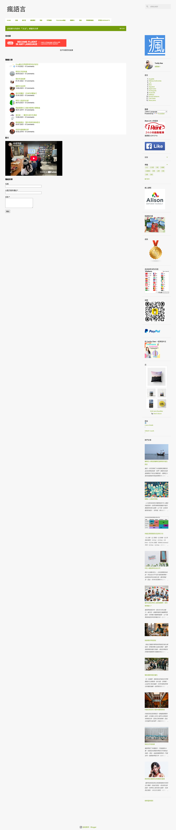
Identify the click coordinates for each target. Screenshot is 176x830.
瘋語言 (16, 9)
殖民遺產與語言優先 (151, 675)
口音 (163, 171)
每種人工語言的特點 (151, 499)
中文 (150, 85)
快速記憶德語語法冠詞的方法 (154, 533)
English (151, 79)
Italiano (151, 94)
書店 (80, 20)
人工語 (152, 167)
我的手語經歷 (20, 79)
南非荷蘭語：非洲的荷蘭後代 (26, 93)
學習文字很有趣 (21, 71)
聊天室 (24, 20)
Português (152, 91)
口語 (147, 174)
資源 (41, 20)
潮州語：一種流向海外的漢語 (26, 115)
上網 (158, 171)
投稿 (16, 20)
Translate (161, 114)
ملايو (150, 83)
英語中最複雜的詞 (22, 129)
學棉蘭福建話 (90, 20)
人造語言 (148, 171)
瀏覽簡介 (157, 66)
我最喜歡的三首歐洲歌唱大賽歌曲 (28, 108)
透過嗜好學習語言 (150, 640)
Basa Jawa (152, 100)
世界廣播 (49, 20)
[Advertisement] (136, 63)
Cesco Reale (149, 425)
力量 (153, 171)
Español (152, 87)
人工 (147, 167)
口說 (151, 174)
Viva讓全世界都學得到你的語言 (27, 64)
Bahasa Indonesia (155, 81)
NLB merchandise (156, 411)
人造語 (162, 167)
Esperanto (152, 89)
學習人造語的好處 (22, 100)
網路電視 (32, 20)
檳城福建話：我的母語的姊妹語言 (28, 122)
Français (152, 93)
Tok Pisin (152, 98)
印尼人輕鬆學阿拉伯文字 (152, 568)
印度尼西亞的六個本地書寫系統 (155, 709)
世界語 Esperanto (104, 20)
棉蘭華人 (72, 20)
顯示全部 (122, 28)
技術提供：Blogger (89, 827)
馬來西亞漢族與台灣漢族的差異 (155, 779)
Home (9, 20)
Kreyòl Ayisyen (154, 96)
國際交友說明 (20, 86)
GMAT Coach (149, 431)
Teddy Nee (159, 63)
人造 (157, 167)
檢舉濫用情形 (149, 801)
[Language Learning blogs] (156, 262)
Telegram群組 (60, 20)
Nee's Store (158, 414)
